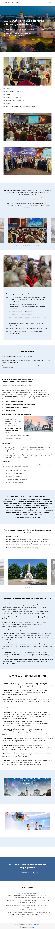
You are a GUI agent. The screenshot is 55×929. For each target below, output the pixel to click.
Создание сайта (30, 927)
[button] (27, 787)
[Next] (48, 230)
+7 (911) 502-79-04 (21, 873)
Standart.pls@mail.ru (33, 873)
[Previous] (6, 230)
